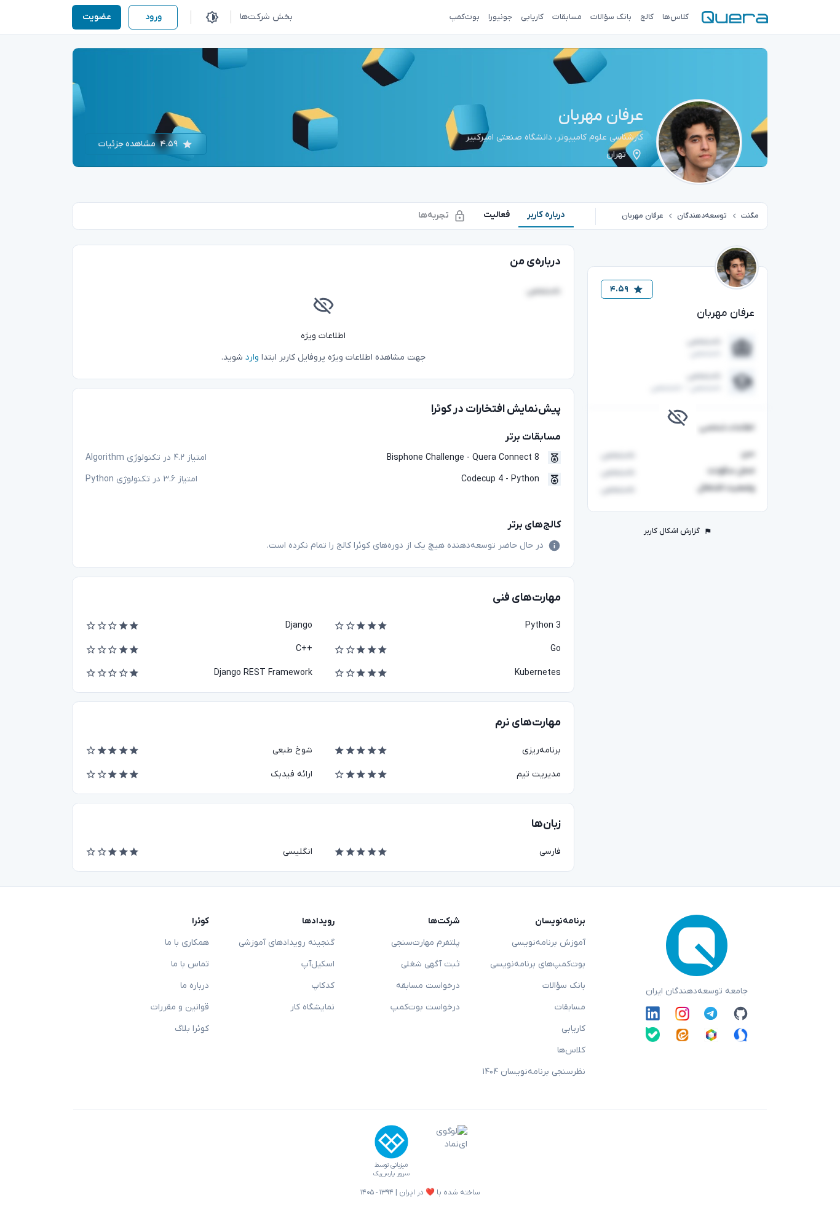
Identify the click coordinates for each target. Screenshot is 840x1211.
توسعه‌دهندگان (702, 216)
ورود (153, 17)
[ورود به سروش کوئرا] (741, 1034)
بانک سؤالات (563, 986)
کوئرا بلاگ (192, 1029)
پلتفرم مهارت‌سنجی (425, 943)
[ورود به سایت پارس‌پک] (391, 1142)
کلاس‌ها (571, 1050)
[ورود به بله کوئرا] (653, 1034)
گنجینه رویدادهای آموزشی (287, 943)
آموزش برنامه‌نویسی (548, 943)
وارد (252, 357)
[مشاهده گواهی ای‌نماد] (442, 1151)
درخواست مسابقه (428, 986)
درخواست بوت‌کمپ (425, 1007)
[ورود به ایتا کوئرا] (682, 1034)
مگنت (750, 216)
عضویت (96, 17)
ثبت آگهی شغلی (430, 964)
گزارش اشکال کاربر (672, 531)
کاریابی (573, 1029)
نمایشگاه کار (312, 1007)
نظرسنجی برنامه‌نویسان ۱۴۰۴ (533, 1072)
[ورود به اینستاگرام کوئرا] (682, 1013)
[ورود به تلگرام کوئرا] (711, 1013)
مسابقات (570, 1007)
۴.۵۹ (619, 289)
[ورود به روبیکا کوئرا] (711, 1034)
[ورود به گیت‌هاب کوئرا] (741, 1013)
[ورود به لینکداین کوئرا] (653, 1013)
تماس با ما (190, 964)
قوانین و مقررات (180, 1007)
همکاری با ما (187, 943)
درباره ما (194, 986)
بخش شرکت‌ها (266, 17)
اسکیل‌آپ (318, 964)
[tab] (546, 215)
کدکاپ (323, 986)
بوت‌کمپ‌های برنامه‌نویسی (537, 964)
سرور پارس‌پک (391, 1174)
